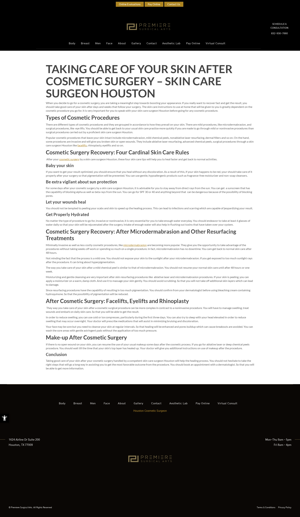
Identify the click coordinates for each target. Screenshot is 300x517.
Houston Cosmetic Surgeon (150, 410)
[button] (4, 418)
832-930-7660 (279, 33)
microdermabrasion (135, 245)
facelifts (82, 145)
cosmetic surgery (69, 159)
